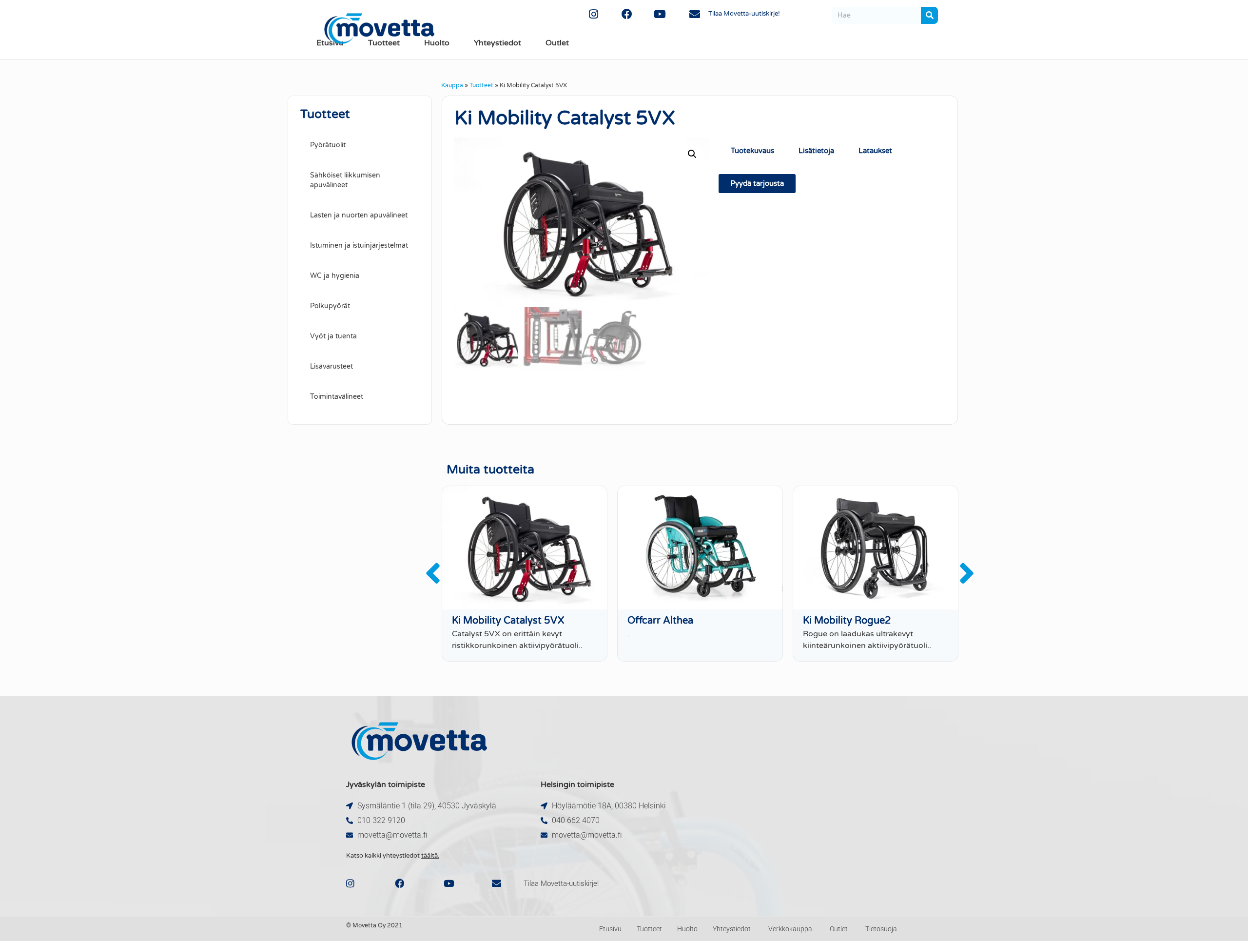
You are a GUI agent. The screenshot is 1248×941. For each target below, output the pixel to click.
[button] (692, 154)
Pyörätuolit (328, 145)
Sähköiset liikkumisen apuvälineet (345, 180)
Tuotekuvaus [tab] (752, 150)
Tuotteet (481, 85)
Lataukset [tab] (875, 150)
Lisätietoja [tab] (816, 150)
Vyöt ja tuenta (333, 336)
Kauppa (452, 85)
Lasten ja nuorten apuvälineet (359, 215)
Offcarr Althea (660, 621)
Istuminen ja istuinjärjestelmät (359, 245)
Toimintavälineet (336, 396)
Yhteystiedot (497, 43)
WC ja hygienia (334, 276)
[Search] (929, 15)
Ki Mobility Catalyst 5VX (508, 621)
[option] (524, 574)
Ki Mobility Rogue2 (847, 621)
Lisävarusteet (331, 366)
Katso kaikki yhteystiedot (392, 856)
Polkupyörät (330, 306)
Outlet (557, 43)
